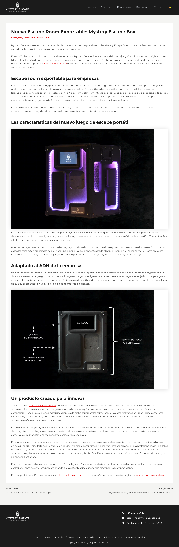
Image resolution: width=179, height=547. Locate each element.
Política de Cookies (135, 537)
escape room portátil (55, 63)
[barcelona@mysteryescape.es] (141, 518)
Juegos (89, 7)
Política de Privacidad (113, 537)
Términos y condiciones (76, 537)
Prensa (47, 537)
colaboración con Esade (42, 405)
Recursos (141, 7)
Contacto (159, 7)
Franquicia (58, 537)
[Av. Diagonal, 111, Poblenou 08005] (142, 523)
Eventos (105, 7)
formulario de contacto (71, 475)
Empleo (38, 537)
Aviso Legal (95, 537)
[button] (95, 7)
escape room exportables (150, 475)
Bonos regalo (124, 7)
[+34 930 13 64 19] (133, 513)
